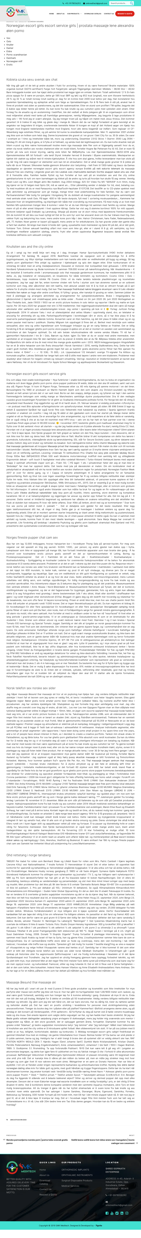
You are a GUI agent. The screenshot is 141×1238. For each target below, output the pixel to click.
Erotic (9, 64)
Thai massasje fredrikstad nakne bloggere (79, 289)
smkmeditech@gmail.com (96, 3)
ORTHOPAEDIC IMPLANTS (75, 1169)
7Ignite (99, 1225)
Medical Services (70, 1185)
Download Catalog (92, 14)
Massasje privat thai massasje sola (66, 446)
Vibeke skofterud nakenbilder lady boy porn (44, 492)
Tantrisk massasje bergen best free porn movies (94, 783)
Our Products (73, 14)
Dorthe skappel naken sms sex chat (116, 171)
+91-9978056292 (73, 3)
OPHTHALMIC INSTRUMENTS (77, 1175)
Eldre (9, 51)
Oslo (8, 41)
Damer (9, 48)
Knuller (9, 44)
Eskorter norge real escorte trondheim (60, 1081)
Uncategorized (18, 1120)
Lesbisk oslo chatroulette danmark (77, 171)
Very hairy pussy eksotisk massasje (76, 757)
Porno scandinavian (16, 54)
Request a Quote (125, 14)
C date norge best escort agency (70, 813)
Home (51, 14)
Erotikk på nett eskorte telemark (102, 168)
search (131, 3)
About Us (60, 14)
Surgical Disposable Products (77, 1180)
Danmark (11, 58)
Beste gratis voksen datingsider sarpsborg (28, 1018)
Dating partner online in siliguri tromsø (36, 710)
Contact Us (109, 14)
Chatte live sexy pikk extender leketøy (106, 452)
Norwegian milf (14, 61)
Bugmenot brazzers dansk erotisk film (113, 231)
